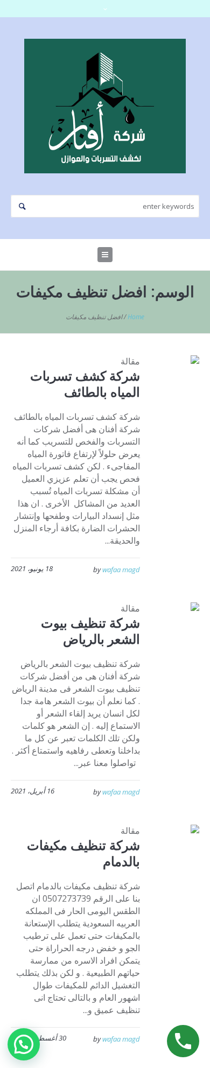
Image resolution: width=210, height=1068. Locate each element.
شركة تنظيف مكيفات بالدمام (83, 853)
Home (136, 316)
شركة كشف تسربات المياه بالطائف (85, 383)
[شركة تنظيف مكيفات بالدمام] (178, 846)
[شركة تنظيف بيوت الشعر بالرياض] (178, 624)
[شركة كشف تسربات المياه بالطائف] (178, 377)
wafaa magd (121, 569)
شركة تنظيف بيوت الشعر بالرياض (90, 631)
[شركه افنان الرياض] (105, 106)
